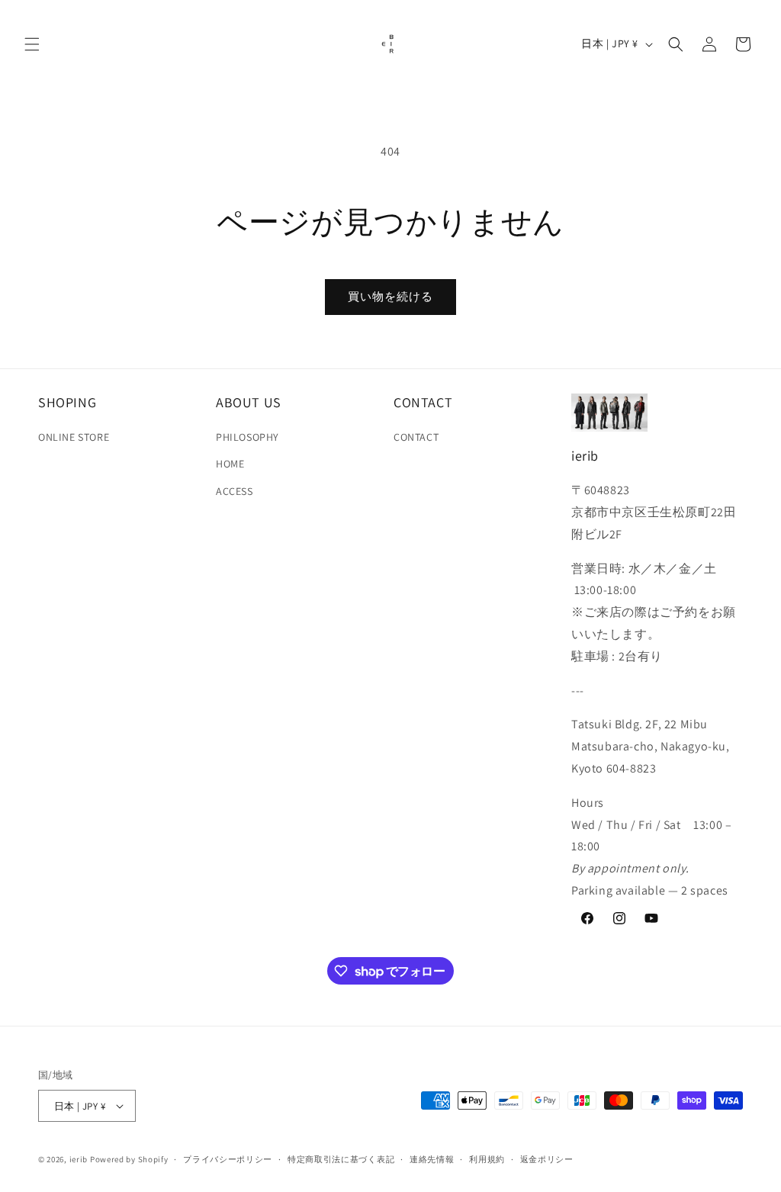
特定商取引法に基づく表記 (341, 1159)
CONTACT (416, 437)
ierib (78, 1159)
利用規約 (487, 1159)
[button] (32, 44)
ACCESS (234, 491)
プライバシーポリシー (227, 1159)
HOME (230, 464)
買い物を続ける (390, 296)
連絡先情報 (432, 1159)
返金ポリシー (547, 1159)
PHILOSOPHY (247, 437)
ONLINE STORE (73, 437)
